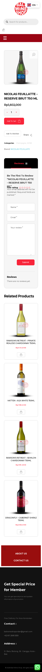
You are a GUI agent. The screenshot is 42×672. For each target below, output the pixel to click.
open (34, 54)
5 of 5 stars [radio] (29, 187)
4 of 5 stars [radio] (27, 187)
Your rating (12, 187)
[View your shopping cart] (3, 30)
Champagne (21, 143)
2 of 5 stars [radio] (22, 187)
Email (14, 217)
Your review (17, 227)
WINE (29, 143)
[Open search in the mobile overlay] (21, 22)
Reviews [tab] (20, 163)
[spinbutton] (11, 112)
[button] (16, 112)
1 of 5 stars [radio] (20, 187)
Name (14, 207)
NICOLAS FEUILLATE (20, 149)
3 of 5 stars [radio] (24, 187)
